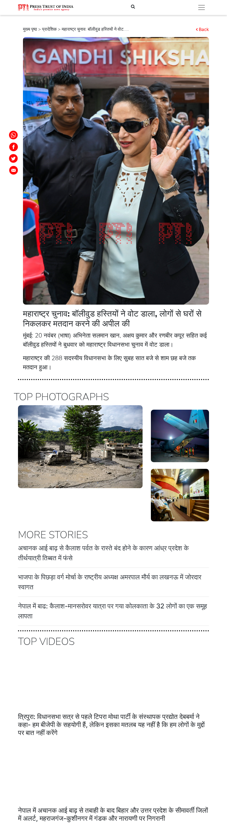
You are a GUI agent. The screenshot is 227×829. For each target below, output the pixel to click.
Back (204, 29)
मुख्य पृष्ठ (30, 29)
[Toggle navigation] (201, 7)
